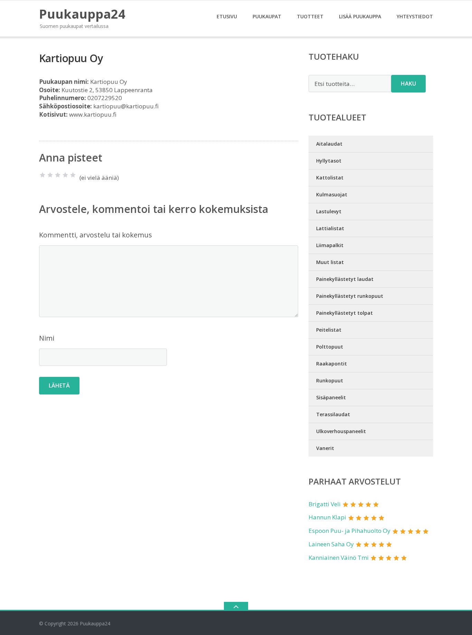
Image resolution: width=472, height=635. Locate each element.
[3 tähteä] (57, 175)
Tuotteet (310, 16)
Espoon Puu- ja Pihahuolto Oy (349, 531)
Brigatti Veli (325, 504)
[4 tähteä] (65, 175)
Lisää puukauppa (360, 16)
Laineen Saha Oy (331, 544)
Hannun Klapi (327, 517)
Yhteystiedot (415, 16)
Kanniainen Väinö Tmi (339, 557)
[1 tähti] (42, 175)
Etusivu (227, 16)
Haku (408, 83)
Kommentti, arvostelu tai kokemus (95, 235)
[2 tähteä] (50, 175)
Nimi (46, 338)
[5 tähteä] (72, 175)
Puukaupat (267, 16)
